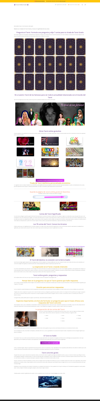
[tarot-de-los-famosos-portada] (50, 114)
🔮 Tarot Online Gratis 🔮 (21, 4)
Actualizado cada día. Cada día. (50, 1)
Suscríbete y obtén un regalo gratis (50, 342)
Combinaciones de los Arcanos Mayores (75, 246)
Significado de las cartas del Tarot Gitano (50, 246)
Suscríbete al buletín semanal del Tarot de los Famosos (50, 180)
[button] (85, 4)
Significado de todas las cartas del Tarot (25, 246)
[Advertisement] (50, 17)
